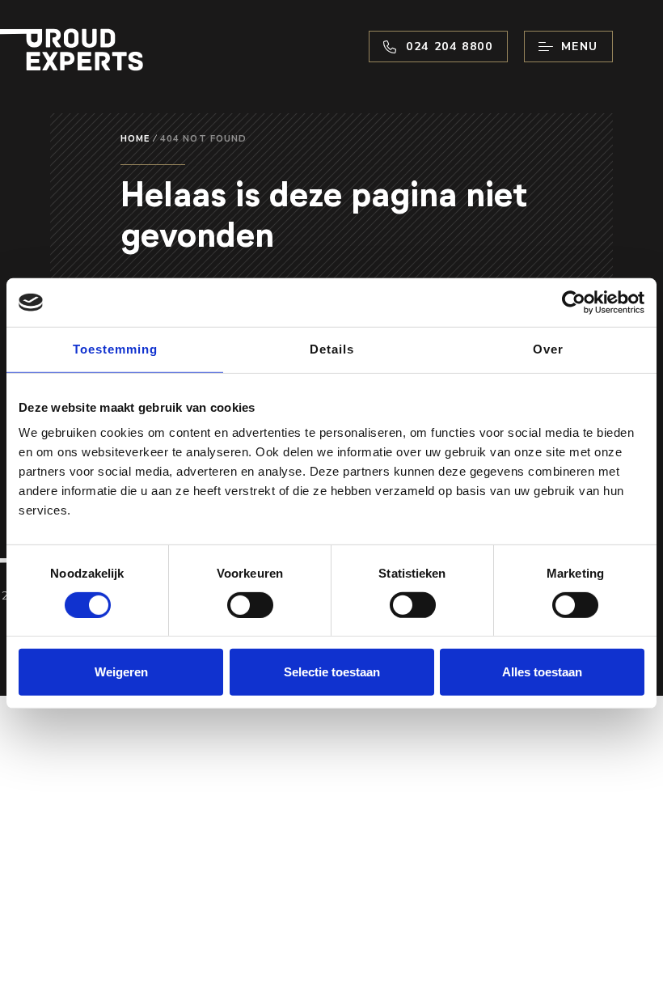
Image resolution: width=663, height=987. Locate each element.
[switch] (250, 605)
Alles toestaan (542, 672)
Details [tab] (332, 349)
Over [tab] (548, 349)
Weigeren (121, 672)
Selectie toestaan (332, 672)
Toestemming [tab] (115, 349)
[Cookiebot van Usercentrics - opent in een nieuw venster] (573, 302)
